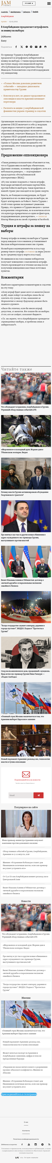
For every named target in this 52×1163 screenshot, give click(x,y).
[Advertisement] (26, 346)
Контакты (26, 1131)
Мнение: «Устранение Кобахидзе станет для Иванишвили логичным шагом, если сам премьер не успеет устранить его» (25, 865)
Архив (4, 21)
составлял (30, 251)
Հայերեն (4, 12)
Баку (3, 40)
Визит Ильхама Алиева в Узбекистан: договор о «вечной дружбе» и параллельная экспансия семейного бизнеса (22, 583)
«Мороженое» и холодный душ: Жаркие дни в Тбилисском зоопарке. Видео (22, 451)
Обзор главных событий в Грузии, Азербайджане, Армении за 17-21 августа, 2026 (25, 853)
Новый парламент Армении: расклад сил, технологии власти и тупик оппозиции (25, 760)
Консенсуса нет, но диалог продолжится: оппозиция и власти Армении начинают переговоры (25, 99)
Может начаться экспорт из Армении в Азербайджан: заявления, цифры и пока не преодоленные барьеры (22, 1056)
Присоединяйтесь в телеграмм (19, 1094)
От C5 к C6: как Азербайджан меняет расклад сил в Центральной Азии (25, 878)
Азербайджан (7, 16)
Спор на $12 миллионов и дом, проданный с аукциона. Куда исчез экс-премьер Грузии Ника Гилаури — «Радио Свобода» (25, 674)
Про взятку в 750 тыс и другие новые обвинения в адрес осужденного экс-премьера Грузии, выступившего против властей (23, 538)
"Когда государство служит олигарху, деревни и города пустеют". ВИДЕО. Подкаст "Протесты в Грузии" (23, 629)
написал (42, 216)
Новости (26, 901)
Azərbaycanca (16, 12)
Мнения (26, 998)
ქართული (26, 12)
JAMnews (6, 36)
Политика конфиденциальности (26, 1139)
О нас (26, 1122)
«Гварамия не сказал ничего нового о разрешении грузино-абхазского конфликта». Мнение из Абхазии (25, 1070)
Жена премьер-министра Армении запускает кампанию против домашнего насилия (22, 842)
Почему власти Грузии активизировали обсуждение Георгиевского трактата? (24, 493)
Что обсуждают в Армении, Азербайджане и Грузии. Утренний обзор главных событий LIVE (25, 408)
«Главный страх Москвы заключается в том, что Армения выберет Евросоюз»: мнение (22, 718)
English (35, 12)
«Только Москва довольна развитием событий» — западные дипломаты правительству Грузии (23, 86)
